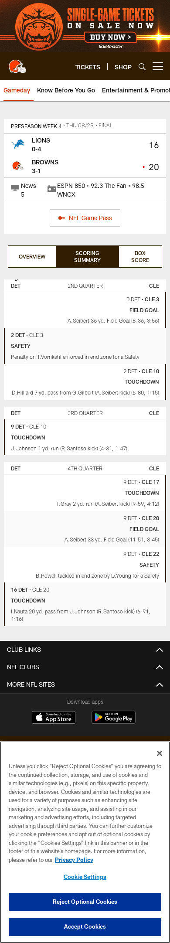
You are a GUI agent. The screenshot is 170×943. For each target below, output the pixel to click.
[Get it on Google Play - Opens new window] (113, 721)
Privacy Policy (74, 859)
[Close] (159, 753)
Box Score (140, 256)
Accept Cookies (85, 926)
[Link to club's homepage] (17, 63)
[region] (85, 842)
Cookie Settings (85, 876)
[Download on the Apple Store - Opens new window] (53, 718)
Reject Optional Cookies (85, 901)
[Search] (142, 66)
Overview (32, 256)
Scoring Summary (87, 256)
